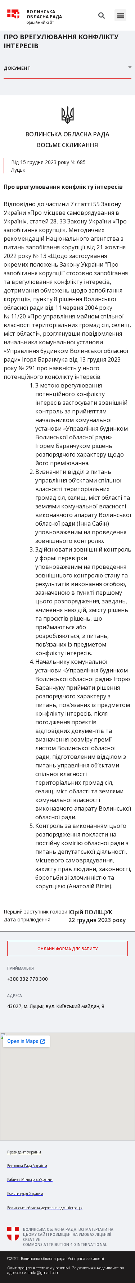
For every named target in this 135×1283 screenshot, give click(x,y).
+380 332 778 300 (27, 979)
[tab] (67, 71)
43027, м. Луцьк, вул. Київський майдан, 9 (55, 1006)
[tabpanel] (67, 513)
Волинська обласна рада (44, 14)
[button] (120, 15)
